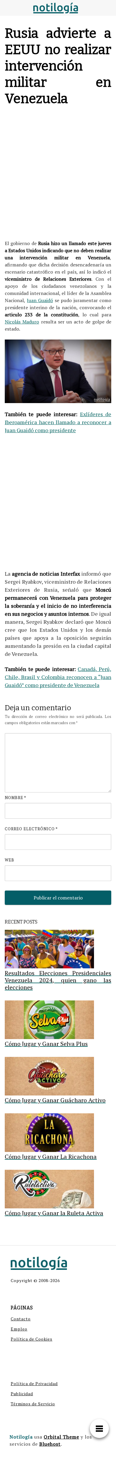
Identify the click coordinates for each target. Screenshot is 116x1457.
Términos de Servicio (33, 1404)
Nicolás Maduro (22, 321)
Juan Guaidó (40, 300)
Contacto (21, 1319)
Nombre (15, 797)
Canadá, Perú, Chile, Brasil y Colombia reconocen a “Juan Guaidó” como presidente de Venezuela (58, 677)
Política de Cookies (31, 1339)
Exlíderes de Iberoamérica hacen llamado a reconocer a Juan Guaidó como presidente (58, 422)
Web (9, 860)
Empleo (19, 1329)
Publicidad (22, 1393)
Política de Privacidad (34, 1383)
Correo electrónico (31, 828)
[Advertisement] (58, 174)
